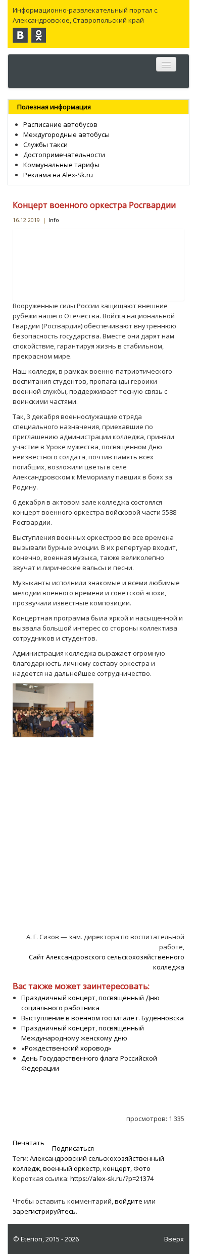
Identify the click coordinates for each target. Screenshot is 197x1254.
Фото (142, 1168)
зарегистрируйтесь (44, 1211)
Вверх (174, 1238)
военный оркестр (71, 1168)
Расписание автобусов (60, 124)
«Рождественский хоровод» (66, 1048)
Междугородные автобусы (66, 134)
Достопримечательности (64, 154)
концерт (116, 1168)
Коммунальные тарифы (61, 164)
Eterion (31, 1238)
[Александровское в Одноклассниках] (38, 35)
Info (53, 220)
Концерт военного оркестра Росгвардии (94, 205)
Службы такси (45, 144)
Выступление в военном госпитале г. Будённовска (102, 1017)
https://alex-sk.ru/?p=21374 (112, 1178)
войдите (128, 1201)
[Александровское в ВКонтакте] (20, 35)
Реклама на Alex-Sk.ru (58, 174)
